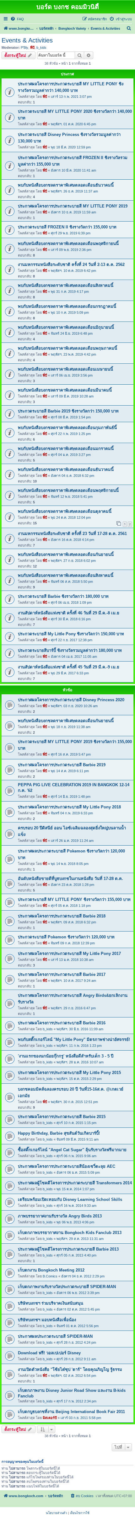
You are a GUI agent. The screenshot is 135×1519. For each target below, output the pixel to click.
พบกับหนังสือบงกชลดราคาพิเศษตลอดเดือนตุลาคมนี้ (64, 511)
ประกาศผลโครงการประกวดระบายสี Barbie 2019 (61, 764)
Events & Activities (27, 40)
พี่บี (32, 47)
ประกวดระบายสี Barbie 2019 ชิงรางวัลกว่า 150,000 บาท (68, 411)
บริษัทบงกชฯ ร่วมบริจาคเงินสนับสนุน (50, 1303)
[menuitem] (17, 19)
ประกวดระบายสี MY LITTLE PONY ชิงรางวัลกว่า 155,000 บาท (74, 899)
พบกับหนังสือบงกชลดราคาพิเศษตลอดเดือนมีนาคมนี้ (65, 390)
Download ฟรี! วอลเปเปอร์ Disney (49, 1353)
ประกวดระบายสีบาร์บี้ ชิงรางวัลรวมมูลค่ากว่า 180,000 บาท (70, 650)
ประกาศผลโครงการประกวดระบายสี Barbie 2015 (61, 1116)
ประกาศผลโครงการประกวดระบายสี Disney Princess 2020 (71, 699)
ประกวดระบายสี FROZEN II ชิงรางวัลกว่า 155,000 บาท (67, 227)
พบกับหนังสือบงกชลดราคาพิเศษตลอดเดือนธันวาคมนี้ (66, 185)
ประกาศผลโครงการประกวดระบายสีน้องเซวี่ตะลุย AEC (66, 1166)
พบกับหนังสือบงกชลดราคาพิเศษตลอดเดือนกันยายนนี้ (66, 554)
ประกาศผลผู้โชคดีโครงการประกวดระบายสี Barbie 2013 (68, 1249)
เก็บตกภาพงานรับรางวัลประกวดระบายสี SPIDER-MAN (67, 1286)
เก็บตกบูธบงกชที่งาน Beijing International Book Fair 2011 (71, 1411)
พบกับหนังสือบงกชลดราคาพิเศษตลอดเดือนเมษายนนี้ (65, 369)
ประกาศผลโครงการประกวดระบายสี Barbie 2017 (61, 974)
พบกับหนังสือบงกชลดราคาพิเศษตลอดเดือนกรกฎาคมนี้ (67, 306)
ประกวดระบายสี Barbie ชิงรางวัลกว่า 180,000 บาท (63, 596)
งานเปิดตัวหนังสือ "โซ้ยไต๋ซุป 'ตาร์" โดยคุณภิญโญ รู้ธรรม (70, 1369)
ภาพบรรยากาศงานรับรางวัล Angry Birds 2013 (60, 1216)
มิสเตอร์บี (50, 1418)
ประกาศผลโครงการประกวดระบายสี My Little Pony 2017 (69, 953)
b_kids (41, 47)
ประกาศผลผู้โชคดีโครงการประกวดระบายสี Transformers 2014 (75, 1183)
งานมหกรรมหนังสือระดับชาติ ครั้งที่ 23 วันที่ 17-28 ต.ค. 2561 (72, 533)
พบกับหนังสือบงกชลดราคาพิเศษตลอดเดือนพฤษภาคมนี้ (67, 348)
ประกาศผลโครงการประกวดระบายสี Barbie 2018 (61, 916)
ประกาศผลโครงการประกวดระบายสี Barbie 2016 (61, 1023)
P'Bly (24, 47)
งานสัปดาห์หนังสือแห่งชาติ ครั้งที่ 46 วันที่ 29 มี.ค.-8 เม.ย (68, 613)
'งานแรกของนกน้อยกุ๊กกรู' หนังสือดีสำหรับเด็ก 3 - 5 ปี (65, 1056)
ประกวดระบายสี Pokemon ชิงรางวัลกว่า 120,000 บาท (66, 937)
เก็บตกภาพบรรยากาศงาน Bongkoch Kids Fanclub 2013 (70, 1232)
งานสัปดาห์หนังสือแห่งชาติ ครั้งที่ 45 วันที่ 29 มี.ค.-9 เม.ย (68, 667)
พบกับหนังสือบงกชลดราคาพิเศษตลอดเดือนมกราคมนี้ (66, 448)
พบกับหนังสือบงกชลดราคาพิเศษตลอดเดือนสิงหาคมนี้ (65, 285)
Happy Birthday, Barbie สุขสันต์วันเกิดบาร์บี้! (59, 1133)
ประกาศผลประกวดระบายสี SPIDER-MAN (55, 1336)
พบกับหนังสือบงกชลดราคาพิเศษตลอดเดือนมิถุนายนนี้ (66, 327)
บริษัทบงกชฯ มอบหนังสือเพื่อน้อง (47, 1319)
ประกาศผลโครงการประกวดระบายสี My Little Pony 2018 (69, 807)
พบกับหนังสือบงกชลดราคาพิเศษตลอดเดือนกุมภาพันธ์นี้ (67, 427)
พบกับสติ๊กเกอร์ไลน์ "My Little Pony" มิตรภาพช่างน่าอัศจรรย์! (74, 1039)
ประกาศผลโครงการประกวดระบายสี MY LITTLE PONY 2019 (72, 206)
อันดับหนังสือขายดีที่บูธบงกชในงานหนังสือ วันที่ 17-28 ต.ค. (70, 878)
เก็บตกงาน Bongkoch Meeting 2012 (51, 1270)
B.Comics (50, 1276)
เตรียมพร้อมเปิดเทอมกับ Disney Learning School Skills (70, 1199)
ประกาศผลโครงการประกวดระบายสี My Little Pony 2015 (69, 1072)
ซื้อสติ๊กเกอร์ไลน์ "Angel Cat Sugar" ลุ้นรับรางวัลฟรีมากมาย (72, 1149)
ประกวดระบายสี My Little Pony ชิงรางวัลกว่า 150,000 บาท (71, 634)
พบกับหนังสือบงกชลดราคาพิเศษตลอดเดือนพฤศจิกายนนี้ (68, 243)
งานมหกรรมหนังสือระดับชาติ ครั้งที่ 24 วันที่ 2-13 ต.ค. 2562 (71, 264)
